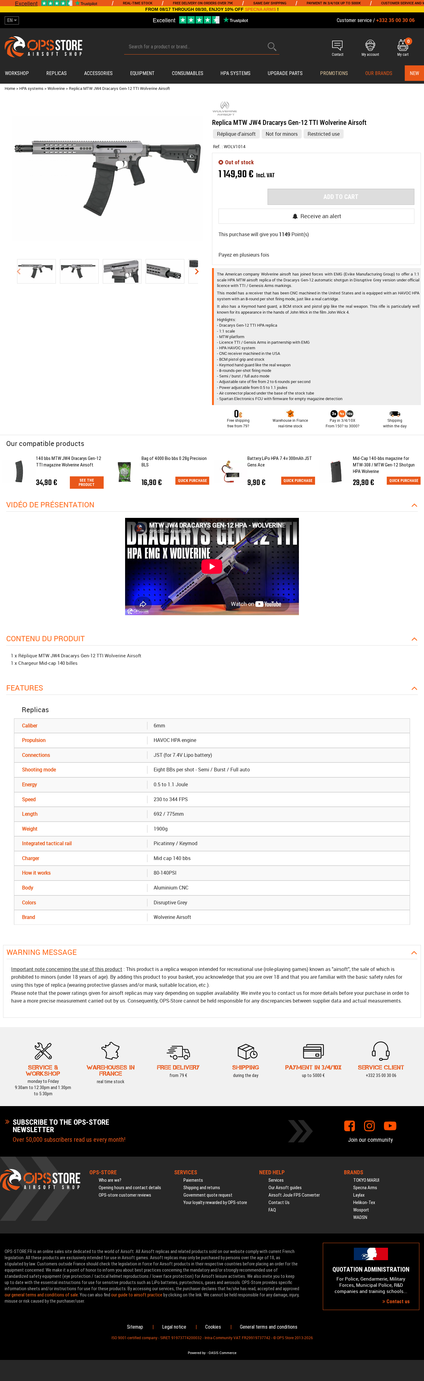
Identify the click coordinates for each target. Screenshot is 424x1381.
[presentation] (18, 271)
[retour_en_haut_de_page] (416, 822)
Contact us (397, 1301)
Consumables (187, 73)
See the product (87, 482)
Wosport (361, 1210)
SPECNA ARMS (260, 9)
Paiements (193, 1180)
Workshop (17, 73)
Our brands (378, 73)
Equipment (142, 73)
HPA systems (235, 73)
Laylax (359, 1195)
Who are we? (110, 1180)
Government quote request (207, 1195)
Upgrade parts (285, 73)
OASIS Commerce (223, 1353)
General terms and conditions (268, 1327)
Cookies (213, 1327)
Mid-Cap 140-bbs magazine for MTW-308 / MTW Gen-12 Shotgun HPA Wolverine (384, 465)
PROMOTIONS (334, 73)
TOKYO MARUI (366, 1180)
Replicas (56, 73)
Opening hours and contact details (130, 1187)
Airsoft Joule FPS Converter (294, 1195)
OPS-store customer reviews (125, 1195)
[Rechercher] (272, 47)
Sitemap (135, 1327)
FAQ (272, 1210)
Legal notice (174, 1327)
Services (276, 1180)
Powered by (197, 1353)
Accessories (98, 73)
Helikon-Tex (364, 1202)
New (414, 73)
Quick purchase (192, 481)
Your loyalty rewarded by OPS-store (215, 1202)
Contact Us (279, 1202)
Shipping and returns (201, 1187)
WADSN (360, 1217)
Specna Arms (365, 1187)
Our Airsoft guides (285, 1187)
